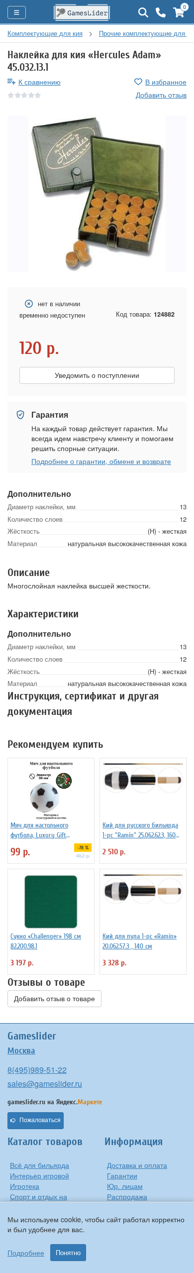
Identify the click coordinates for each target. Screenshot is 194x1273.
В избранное (166, 82)
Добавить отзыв (161, 95)
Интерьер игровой (39, 1175)
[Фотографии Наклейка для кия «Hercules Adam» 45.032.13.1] (97, 194)
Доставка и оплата (137, 1165)
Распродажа (127, 1196)
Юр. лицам (125, 1186)
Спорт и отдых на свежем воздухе (38, 1201)
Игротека (24, 1186)
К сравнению (39, 82)
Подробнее (25, 1253)
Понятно (68, 1252)
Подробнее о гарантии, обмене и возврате (101, 461)
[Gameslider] (82, 12)
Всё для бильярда (39, 1165)
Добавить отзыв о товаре (54, 999)
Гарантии (122, 1175)
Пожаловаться (40, 1120)
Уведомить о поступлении (97, 375)
